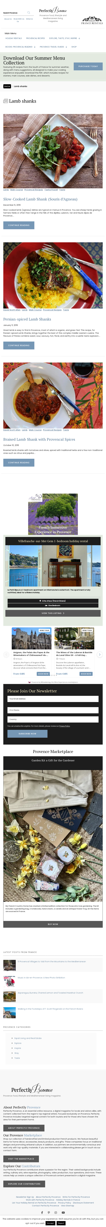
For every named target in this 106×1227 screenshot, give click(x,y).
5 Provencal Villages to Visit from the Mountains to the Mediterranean (52, 961)
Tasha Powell (51, 189)
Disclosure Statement (83, 1202)
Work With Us (19, 19)
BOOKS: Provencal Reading (19, 46)
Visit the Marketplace (21, 1158)
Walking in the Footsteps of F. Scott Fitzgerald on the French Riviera (50, 1009)
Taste (62, 189)
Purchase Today (88, 66)
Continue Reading (19, 225)
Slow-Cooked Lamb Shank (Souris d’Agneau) (40, 199)
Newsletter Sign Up (25, 1197)
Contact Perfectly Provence (45, 1205)
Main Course (16, 189)
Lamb (6, 189)
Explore (17, 1043)
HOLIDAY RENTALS (14, 38)
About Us (8, 19)
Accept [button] (50, 1223)
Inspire (17, 1048)
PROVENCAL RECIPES (35, 38)
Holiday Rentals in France (68, 1200)
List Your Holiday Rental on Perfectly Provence (34, 1202)
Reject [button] (61, 1223)
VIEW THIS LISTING (52, 617)
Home (7, 86)
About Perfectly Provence (24, 1128)
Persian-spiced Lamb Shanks (27, 319)
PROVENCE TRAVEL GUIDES (52, 46)
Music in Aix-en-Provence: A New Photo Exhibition (41, 977)
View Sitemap (67, 1205)
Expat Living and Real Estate (28, 1038)
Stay (16, 1053)
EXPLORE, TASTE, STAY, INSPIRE (63, 38)
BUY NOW (53, 924)
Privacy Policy (64, 726)
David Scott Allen (11, 310)
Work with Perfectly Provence (40, 1200)
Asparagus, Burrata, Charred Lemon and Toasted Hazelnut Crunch (50, 992)
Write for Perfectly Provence (76, 1197)
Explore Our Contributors (24, 1184)
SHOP (74, 46)
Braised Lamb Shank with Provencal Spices (39, 439)
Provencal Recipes (33, 189)
